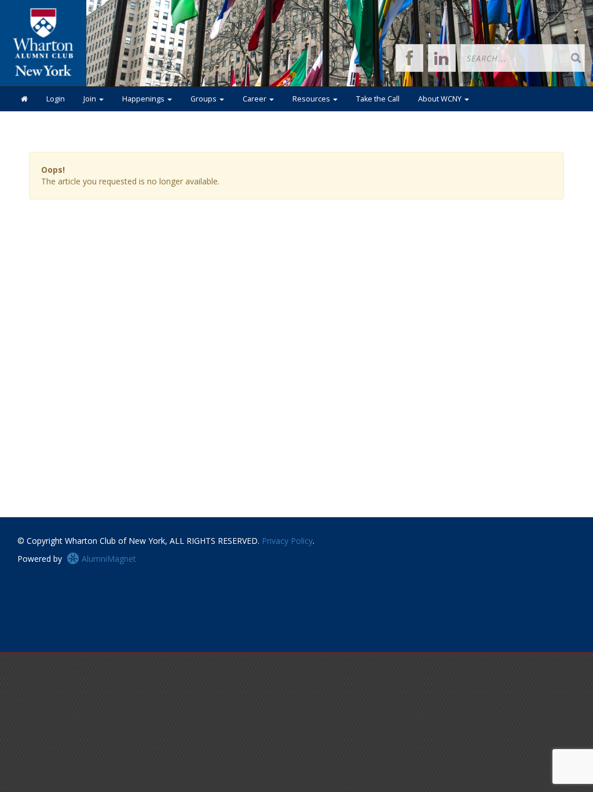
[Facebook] (409, 58)
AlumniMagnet (107, 558)
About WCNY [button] (440, 99)
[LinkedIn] (442, 58)
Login (55, 99)
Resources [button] (312, 99)
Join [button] (90, 99)
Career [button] (255, 99)
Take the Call (378, 99)
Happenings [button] (144, 99)
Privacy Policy (287, 540)
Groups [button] (204, 99)
